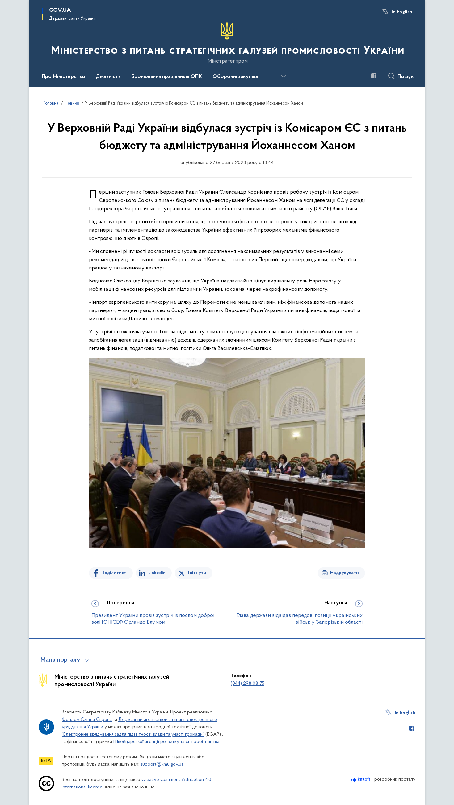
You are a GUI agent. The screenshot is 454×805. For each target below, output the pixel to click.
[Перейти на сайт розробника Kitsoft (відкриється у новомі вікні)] (361, 779)
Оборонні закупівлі (235, 77)
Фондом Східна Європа (87, 719)
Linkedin (157, 572)
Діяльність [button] (108, 77)
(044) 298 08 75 (247, 683)
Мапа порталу (60, 660)
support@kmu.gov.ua (162, 764)
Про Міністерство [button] (63, 77)
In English (402, 12)
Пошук (405, 77)
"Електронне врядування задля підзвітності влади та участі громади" (133, 734)
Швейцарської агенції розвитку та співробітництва (166, 741)
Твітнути (196, 572)
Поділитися (114, 572)
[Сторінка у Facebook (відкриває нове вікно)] (373, 76)
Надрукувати (344, 572)
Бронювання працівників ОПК (166, 77)
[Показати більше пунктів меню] (283, 76)
